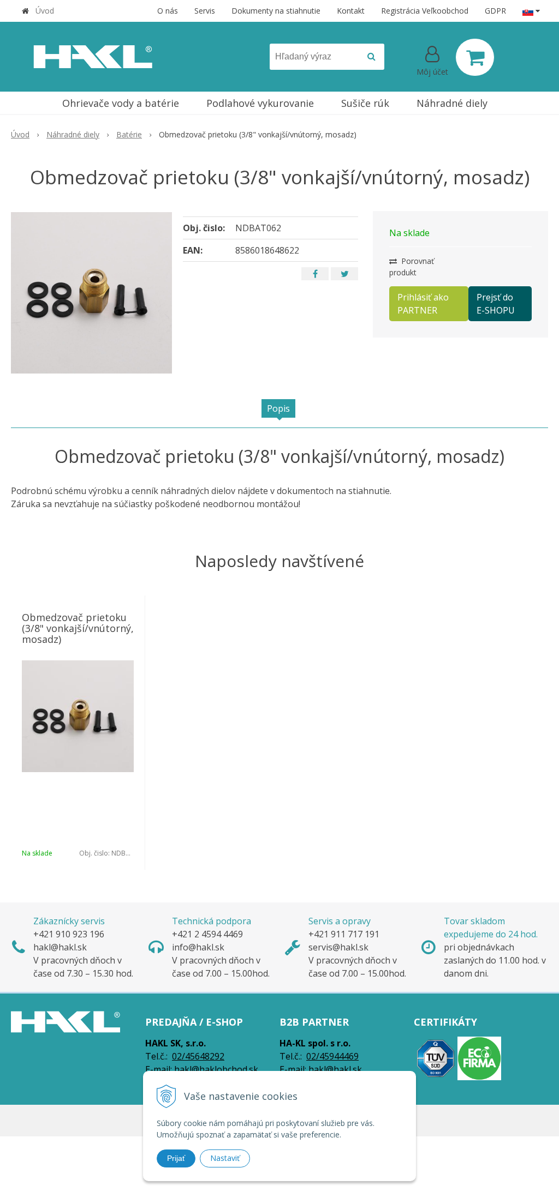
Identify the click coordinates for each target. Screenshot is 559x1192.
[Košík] (475, 57)
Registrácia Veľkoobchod (424, 10)
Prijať (176, 1158)
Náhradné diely (72, 134)
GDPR (495, 10)
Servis (204, 10)
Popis (278, 408)
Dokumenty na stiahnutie (275, 10)
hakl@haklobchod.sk (216, 1069)
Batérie (129, 134)
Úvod (44, 10)
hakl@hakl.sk (335, 1069)
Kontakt (351, 10)
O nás (167, 10)
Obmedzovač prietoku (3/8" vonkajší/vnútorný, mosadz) (78, 628)
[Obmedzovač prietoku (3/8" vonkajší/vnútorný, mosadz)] (91, 293)
